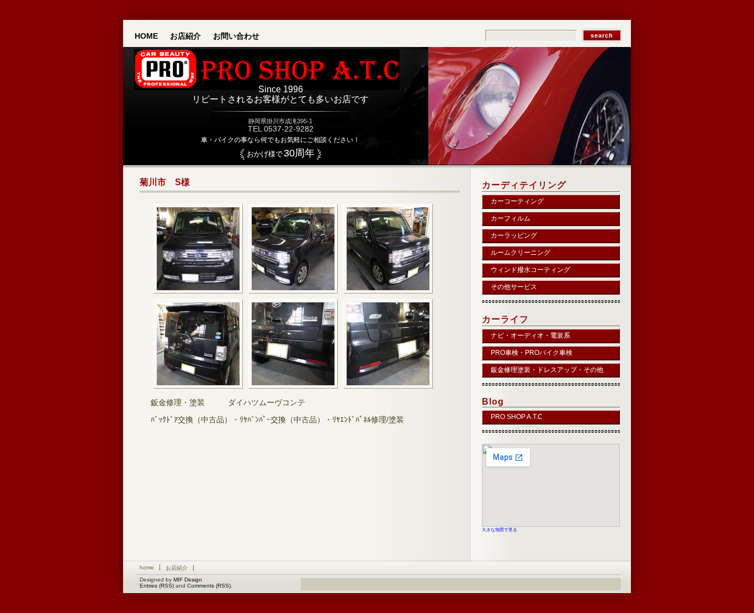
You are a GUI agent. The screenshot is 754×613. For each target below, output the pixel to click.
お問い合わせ (236, 36)
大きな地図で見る (499, 529)
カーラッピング (514, 235)
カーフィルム (510, 218)
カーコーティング (517, 201)
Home (146, 36)
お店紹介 (185, 36)
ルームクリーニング (520, 252)
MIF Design (187, 580)
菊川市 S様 (165, 182)
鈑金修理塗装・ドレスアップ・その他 (547, 370)
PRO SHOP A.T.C (517, 417)
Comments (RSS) (209, 586)
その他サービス (514, 287)
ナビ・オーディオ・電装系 (530, 335)
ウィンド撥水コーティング (530, 270)
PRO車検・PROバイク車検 (531, 353)
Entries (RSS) (157, 586)
